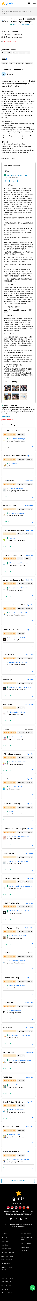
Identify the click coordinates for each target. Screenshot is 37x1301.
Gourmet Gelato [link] (14, 1085)
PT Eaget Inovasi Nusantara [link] (18, 563)
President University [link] (16, 737)
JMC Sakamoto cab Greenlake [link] (19, 1159)
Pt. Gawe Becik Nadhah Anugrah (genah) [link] (20, 886)
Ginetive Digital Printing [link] (17, 712)
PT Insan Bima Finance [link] (17, 637)
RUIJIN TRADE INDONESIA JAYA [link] (20, 687)
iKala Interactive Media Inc (23, 25)
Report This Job (8, 420)
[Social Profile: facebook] (9, 180)
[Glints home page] (7, 3)
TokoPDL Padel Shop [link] (16, 488)
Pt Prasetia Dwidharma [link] (17, 985)
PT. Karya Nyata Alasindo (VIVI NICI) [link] (19, 836)
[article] (18, 439)
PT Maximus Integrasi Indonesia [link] (20, 1060)
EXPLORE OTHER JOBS (18, 1181)
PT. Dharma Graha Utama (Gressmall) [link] (18, 762)
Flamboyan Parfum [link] (15, 1010)
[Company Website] (5, 180)
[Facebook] (16, 1219)
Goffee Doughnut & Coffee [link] (18, 662)
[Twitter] (11, 1219)
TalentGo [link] (12, 538)
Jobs (2, 9)
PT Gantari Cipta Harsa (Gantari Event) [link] (19, 911)
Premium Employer (9, 434)
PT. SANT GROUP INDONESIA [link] (19, 613)
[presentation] (7, 3)
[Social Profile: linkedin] (13, 180)
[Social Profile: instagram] (17, 180)
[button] (29, 3)
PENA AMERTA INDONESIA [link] (18, 861)
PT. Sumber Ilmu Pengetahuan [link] (19, 1035)
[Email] (26, 1219)
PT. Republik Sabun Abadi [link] (17, 936)
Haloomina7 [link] (13, 463)
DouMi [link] (11, 811)
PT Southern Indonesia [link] (17, 961)
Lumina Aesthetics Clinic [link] (17, 513)
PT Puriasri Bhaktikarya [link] (17, 439)
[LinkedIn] (21, 1219)
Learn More (5, 416)
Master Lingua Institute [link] (17, 1110)
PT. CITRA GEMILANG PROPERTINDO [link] (16, 787)
